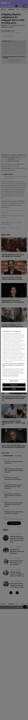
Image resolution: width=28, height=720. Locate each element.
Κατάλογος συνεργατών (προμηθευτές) (10, 375)
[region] (14, 360)
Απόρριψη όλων (14, 384)
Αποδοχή (14, 389)
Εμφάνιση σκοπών (14, 380)
